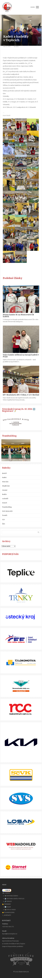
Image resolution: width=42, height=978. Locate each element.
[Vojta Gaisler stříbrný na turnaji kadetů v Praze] (21, 339)
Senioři (4, 503)
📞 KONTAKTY (6, 915)
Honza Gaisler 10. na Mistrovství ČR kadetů (18, 316)
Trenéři (4, 515)
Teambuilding (7, 507)
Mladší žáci (6, 486)
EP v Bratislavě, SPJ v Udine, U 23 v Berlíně (21, 395)
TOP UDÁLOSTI (7, 511)
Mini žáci (5, 482)
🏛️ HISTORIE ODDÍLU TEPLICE (14, 899)
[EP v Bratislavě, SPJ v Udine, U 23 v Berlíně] (21, 379)
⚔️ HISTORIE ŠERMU (11, 896)
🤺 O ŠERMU (6, 893)
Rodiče (4, 494)
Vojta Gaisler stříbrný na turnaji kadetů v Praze (21, 356)
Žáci (3, 524)
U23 (3, 519)
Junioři (4, 473)
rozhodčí (5, 498)
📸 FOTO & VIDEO (10, 909)
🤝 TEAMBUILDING (8, 912)
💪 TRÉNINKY (6, 904)
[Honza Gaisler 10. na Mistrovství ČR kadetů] (21, 299)
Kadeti (4, 477)
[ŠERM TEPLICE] (7, 7)
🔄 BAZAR (8, 907)
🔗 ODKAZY (8, 901)
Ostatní (4, 490)
